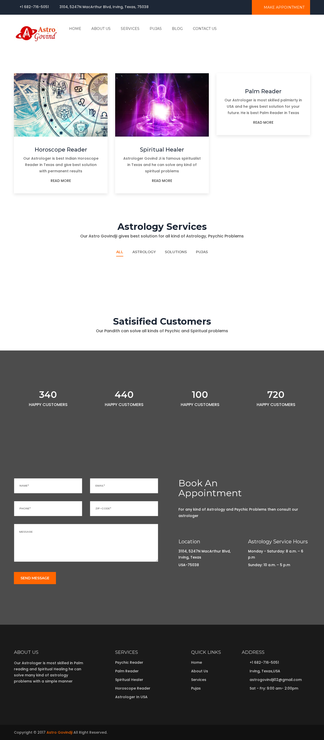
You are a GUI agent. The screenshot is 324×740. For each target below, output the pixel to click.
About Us (101, 28)
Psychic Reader (265, 278)
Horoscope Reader (61, 149)
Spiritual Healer (162, 149)
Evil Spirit (257, 265)
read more (61, 180)
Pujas (202, 252)
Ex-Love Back (182, 265)
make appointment (284, 7)
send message (35, 578)
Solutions (176, 252)
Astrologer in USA (131, 696)
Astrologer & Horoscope (32, 265)
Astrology (144, 252)
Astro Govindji (59, 732)
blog (177, 28)
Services (198, 679)
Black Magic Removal (110, 265)
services (130, 28)
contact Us (205, 28)
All (119, 252)
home (75, 28)
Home (196, 662)
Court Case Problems (191, 278)
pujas (156, 28)
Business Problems (107, 278)
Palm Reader (263, 91)
